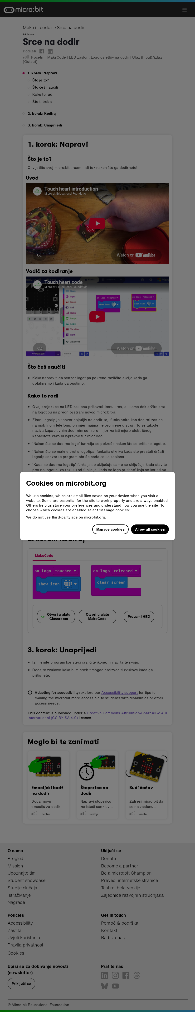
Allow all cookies (150, 529)
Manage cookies (110, 529)
